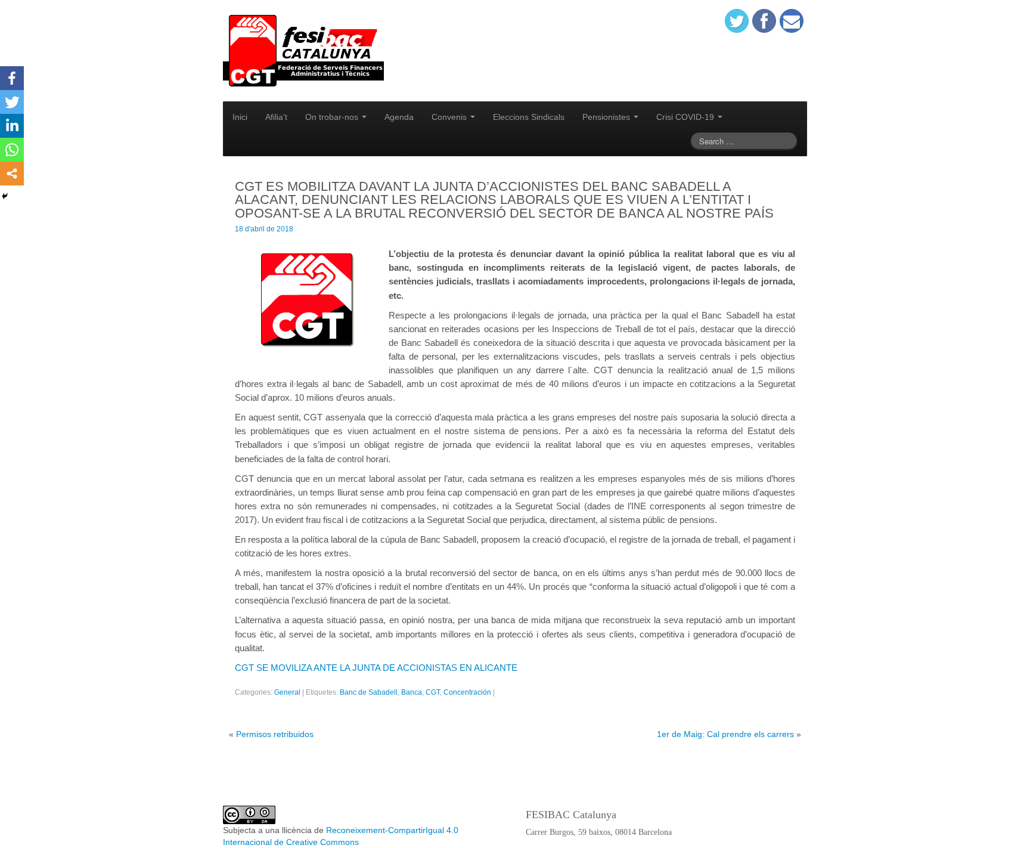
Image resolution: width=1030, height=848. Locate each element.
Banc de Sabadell (369, 692)
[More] (12, 173)
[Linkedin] (12, 126)
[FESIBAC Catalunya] (303, 50)
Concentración (467, 692)
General (287, 692)
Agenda (399, 117)
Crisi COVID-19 (686, 117)
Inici (239, 117)
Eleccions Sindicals (528, 117)
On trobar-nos (333, 117)
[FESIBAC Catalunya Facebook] (764, 21)
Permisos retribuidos (275, 734)
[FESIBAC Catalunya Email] (791, 21)
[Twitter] (12, 102)
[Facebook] (12, 78)
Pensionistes (607, 117)
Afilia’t (276, 117)
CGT (433, 692)
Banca (411, 692)
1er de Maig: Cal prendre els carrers (725, 734)
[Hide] (5, 196)
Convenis (450, 117)
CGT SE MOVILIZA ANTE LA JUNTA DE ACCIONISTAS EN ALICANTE (376, 668)
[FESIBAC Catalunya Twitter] (737, 21)
